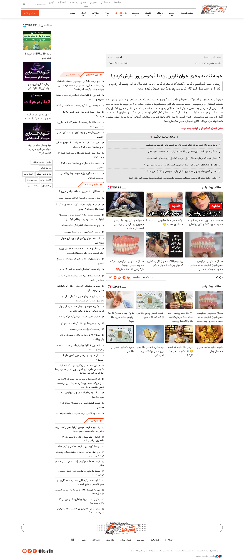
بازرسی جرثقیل (38, 162)
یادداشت (74, 2)
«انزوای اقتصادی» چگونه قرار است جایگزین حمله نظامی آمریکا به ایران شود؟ (180, 165)
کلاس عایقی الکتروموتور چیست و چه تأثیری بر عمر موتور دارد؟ (80, 510)
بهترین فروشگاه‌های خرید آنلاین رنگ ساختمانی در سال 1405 (79, 491)
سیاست (135, 13)
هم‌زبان (93, 2)
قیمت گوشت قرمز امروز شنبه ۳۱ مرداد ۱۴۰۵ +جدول (82, 405)
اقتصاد (148, 13)
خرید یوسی (28, 174)
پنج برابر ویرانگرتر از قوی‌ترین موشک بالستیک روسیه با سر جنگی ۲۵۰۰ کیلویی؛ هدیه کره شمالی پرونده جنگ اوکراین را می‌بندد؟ (80, 85)
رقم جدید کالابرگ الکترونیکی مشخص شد (80, 225)
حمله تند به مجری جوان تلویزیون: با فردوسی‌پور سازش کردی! (167, 76)
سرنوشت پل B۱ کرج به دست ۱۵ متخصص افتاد (78, 105)
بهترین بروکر (32, 180)
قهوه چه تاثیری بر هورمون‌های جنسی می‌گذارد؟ (78, 413)
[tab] (94, 74)
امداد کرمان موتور (43, 174)
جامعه (172, 13)
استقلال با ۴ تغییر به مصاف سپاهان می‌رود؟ (79, 191)
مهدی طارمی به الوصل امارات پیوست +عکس (79, 198)
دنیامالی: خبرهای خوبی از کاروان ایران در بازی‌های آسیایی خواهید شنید (83, 298)
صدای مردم (84, 4)
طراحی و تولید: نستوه (205, 556)
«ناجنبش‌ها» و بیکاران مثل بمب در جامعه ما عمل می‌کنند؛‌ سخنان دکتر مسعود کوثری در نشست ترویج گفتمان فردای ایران (80, 383)
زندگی (83, 13)
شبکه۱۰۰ (117, 2)
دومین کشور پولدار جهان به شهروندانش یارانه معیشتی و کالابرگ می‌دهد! (182, 171)
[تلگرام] (24, 551)
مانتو (49, 162)
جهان (107, 13)
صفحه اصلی (215, 57)
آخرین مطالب (91, 184)
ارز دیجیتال (46, 185)
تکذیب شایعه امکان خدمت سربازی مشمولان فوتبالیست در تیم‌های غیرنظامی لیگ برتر (81, 217)
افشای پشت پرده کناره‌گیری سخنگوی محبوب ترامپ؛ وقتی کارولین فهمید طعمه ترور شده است (172, 178)
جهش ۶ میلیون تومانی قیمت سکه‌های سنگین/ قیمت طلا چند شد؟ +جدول (80, 207)
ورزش (121, 13)
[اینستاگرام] (35, 551)
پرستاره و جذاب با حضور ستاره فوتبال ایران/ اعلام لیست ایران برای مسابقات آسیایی (81, 251)
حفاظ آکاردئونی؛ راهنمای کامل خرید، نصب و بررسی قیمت (81, 473)
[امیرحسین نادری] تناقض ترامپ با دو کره (80, 323)
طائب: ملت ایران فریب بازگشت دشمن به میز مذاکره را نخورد (81, 278)
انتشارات (62, 2)
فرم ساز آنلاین (45, 168)
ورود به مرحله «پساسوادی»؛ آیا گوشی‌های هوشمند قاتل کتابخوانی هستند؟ (181, 145)
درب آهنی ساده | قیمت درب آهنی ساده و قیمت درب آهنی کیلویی (80, 454)
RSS (73, 540)
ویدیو (72, 13)
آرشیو (51, 2)
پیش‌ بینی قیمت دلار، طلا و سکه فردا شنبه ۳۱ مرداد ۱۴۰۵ (81, 155)
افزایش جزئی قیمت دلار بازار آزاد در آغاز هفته (79, 317)
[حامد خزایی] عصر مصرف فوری (85, 329)
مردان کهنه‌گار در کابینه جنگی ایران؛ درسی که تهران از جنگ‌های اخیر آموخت (182, 158)
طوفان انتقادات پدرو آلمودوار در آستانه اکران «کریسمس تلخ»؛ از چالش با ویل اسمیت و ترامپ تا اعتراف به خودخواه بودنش (79, 369)
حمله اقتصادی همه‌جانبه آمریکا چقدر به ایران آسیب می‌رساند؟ (80, 124)
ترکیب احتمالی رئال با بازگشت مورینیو (82, 232)
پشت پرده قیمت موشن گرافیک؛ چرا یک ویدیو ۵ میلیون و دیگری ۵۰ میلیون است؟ (79, 429)
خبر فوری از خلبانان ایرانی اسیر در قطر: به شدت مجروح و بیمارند (80, 97)
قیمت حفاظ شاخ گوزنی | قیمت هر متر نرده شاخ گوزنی (79, 463)
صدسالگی (105, 2)
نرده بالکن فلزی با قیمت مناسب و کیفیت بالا (79, 446)
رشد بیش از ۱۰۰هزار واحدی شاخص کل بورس (79, 269)
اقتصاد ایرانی (45, 180)
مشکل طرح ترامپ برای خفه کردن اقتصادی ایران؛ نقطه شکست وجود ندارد (182, 151)
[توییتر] (30, 551)
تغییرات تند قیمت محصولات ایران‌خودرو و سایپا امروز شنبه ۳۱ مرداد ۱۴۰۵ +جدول (80, 145)
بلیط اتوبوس (33, 185)
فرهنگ (160, 13)
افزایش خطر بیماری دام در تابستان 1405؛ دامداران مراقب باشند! (83, 438)
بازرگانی (94, 420)
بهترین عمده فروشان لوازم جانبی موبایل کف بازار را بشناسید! (81, 501)
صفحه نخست (187, 13)
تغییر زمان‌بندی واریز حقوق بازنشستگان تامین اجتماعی (80, 134)
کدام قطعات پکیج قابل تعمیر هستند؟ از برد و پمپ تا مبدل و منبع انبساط (80, 482)
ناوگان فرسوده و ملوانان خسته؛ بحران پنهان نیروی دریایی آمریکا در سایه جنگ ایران (81, 308)
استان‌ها (95, 13)
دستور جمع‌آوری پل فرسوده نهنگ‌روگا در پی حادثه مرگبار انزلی (82, 176)
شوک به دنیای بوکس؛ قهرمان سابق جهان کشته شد (82, 240)
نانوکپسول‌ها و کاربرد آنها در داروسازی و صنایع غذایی (80, 261)
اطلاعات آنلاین (213, 9)
